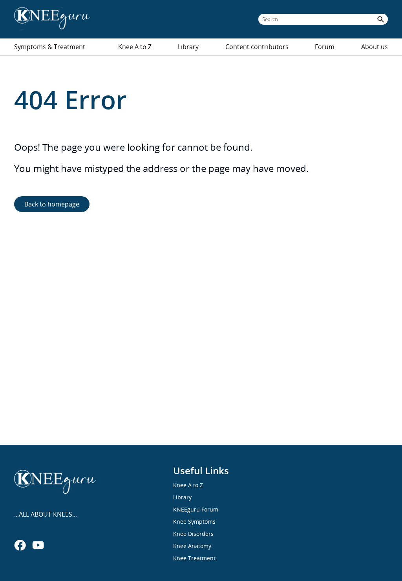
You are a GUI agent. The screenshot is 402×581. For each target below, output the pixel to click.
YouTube (38, 545)
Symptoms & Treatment (49, 46)
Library (188, 46)
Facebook (20, 545)
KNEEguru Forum (195, 509)
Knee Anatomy (192, 546)
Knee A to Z (135, 46)
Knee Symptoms (194, 521)
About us (374, 46)
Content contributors (257, 46)
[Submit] (381, 19)
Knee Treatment (194, 558)
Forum (324, 46)
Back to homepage (51, 204)
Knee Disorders (193, 533)
